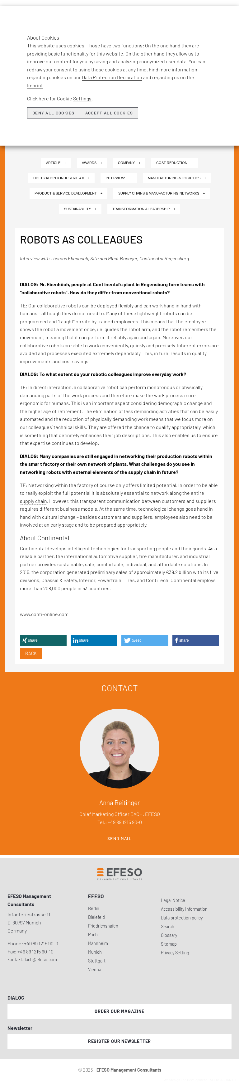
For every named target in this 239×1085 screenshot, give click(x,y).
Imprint (35, 85)
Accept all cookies (109, 112)
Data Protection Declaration (112, 77)
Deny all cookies (53, 112)
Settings (82, 98)
